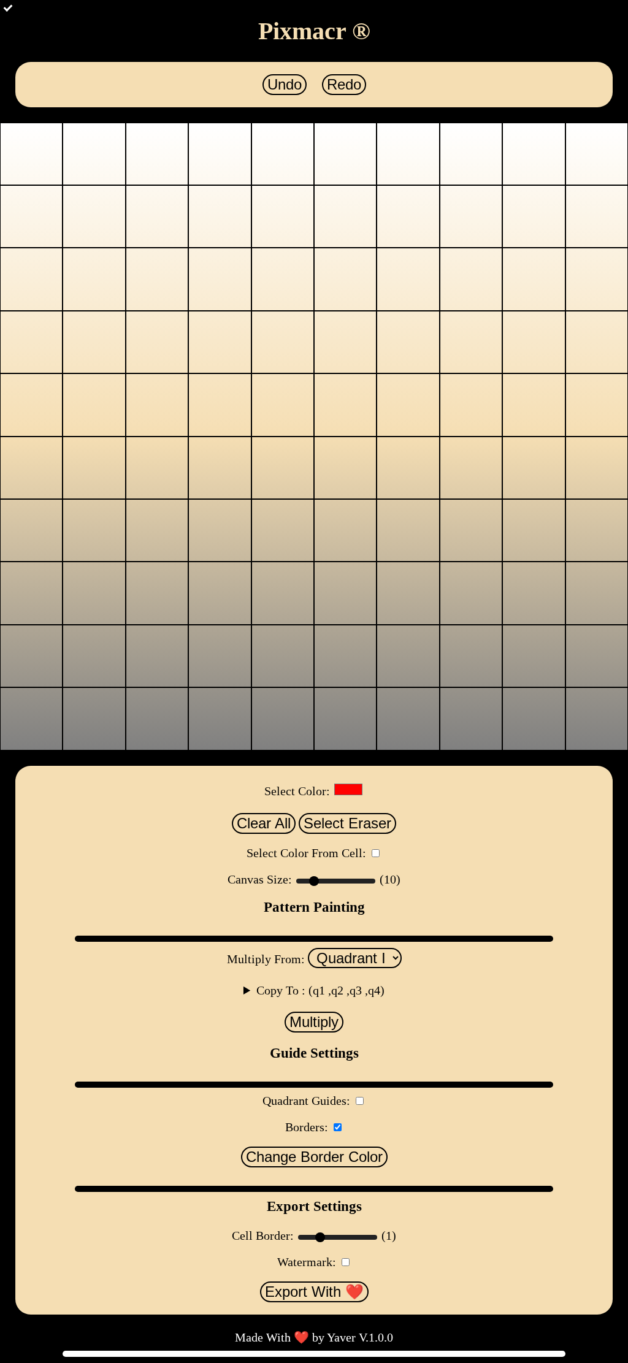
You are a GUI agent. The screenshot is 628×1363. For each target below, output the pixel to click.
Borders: (306, 1127)
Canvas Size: (261, 879)
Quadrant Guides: (306, 1100)
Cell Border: (264, 1235)
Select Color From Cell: (306, 853)
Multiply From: (267, 959)
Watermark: (306, 1262)
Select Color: (297, 791)
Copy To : (320, 990)
